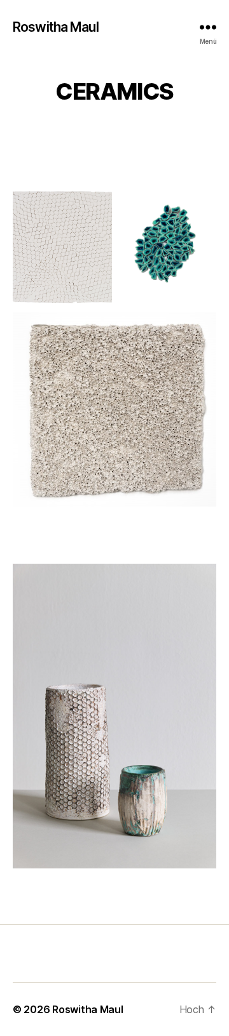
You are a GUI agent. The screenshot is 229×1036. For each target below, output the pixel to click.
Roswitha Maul (56, 27)
